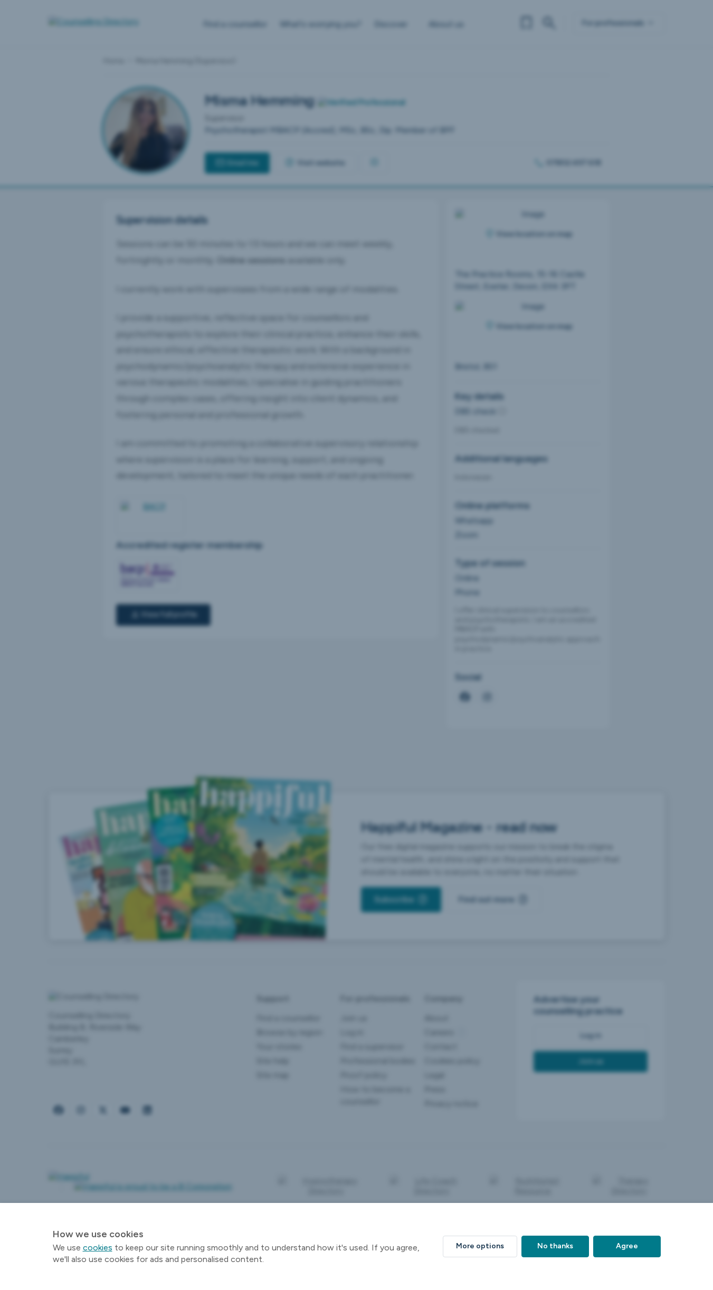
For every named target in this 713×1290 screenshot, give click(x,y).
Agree (627, 1245)
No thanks (555, 1245)
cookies (97, 1248)
